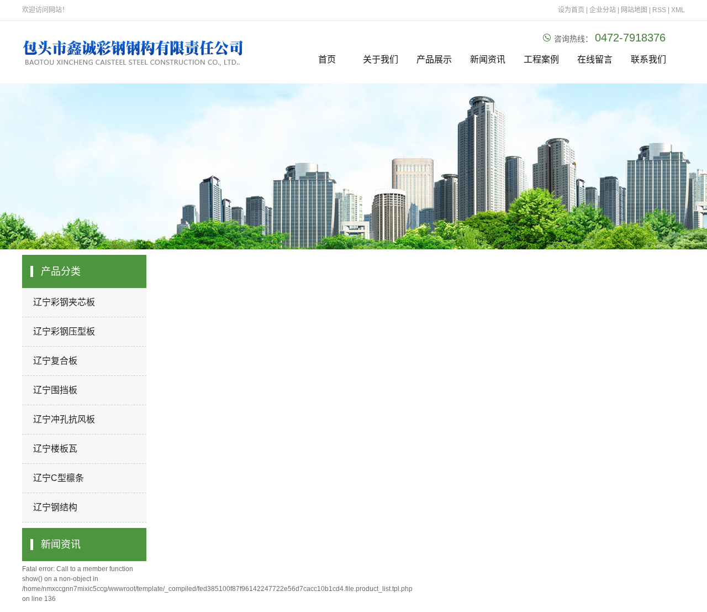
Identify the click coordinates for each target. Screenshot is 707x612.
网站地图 (635, 10)
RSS (659, 10)
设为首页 (571, 10)
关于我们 (380, 59)
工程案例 (541, 59)
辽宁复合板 (55, 360)
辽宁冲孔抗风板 (64, 419)
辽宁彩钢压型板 (64, 331)
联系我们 (648, 59)
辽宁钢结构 (55, 507)
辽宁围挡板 (55, 390)
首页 (327, 59)
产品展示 (434, 59)
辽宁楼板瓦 (55, 448)
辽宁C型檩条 (58, 478)
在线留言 (595, 59)
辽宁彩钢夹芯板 (64, 302)
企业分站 (602, 10)
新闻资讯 (487, 59)
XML (678, 10)
